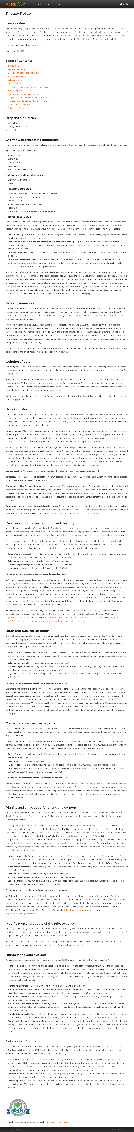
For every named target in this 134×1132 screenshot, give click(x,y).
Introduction (13, 66)
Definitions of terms (16, 108)
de (123, 4)
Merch (50, 4)
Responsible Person (17, 69)
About (58, 4)
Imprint (13, 130)
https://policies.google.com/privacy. (22, 914)
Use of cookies (14, 83)
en (120, 4)
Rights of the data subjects (20, 104)
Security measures (16, 76)
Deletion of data (15, 80)
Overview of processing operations (23, 73)
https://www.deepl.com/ (59, 1122)
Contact (114, 1129)
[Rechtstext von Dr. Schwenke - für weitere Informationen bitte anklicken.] (67, 1108)
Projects (41, 4)
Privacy (120, 1129)
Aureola (17, 1129)
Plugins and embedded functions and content (28, 97)
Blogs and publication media (20, 90)
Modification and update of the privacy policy (28, 101)
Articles (32, 4)
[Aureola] (15, 4)
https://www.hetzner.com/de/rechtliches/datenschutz (68, 617)
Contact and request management (23, 94)
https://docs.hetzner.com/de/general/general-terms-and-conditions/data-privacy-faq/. (46, 621)
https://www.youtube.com (76, 910)
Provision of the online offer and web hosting (28, 87)
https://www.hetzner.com (17, 617)
